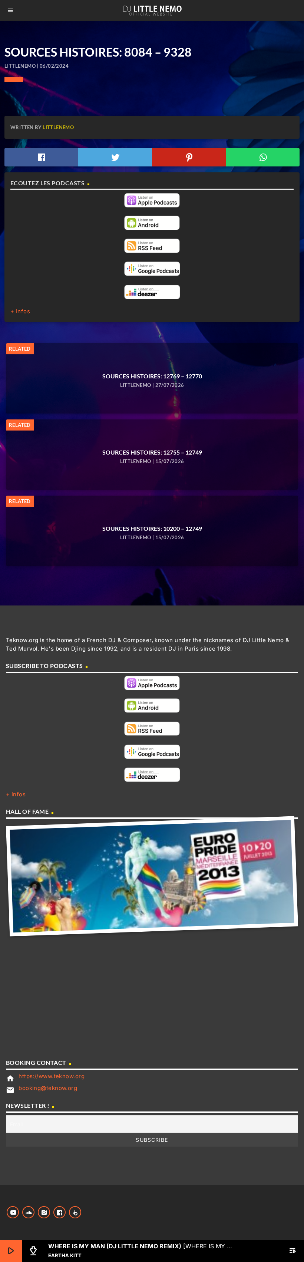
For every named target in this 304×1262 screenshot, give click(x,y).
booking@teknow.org (48, 1087)
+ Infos (20, 311)
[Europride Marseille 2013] (152, 876)
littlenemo (58, 127)
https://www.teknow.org (52, 1076)
